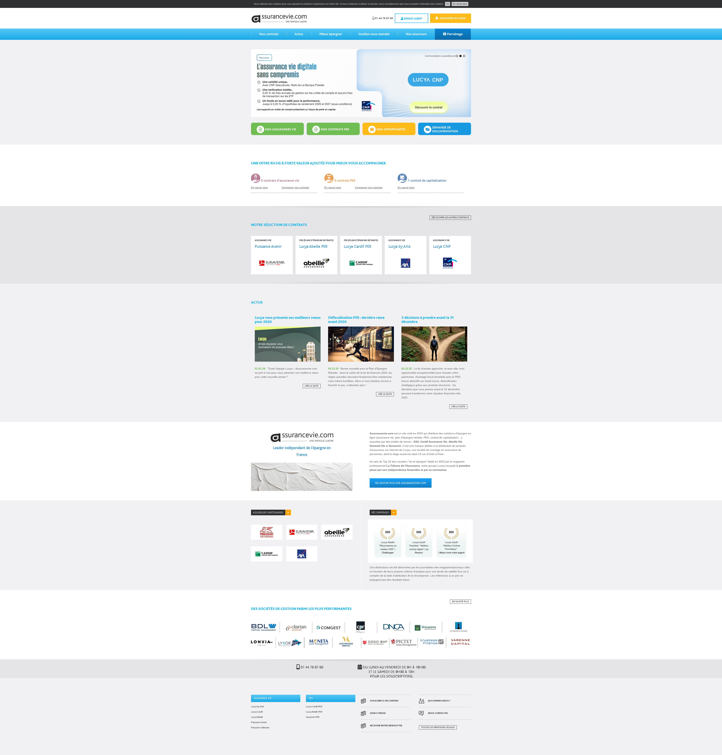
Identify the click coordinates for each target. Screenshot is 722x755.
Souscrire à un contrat (384, 701)
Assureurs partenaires (268, 512)
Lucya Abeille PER (314, 712)
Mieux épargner (330, 34)
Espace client (412, 18)
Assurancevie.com (279, 18)
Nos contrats (268, 34)
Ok (447, 4)
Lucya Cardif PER (314, 706)
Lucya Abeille (257, 717)
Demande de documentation (445, 129)
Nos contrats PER (335, 129)
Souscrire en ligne (452, 18)
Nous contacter (438, 713)
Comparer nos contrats (295, 187)
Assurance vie (263, 698)
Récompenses (380, 512)
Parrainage (454, 34)
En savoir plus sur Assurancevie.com (400, 483)
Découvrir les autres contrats (450, 217)
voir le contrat (272, 255)
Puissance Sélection (260, 727)
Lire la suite (312, 386)
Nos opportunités (391, 129)
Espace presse (378, 713)
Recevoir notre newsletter (386, 725)
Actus (299, 34)
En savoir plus (460, 4)
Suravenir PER (312, 717)
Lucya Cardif (257, 712)
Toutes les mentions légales (438, 727)
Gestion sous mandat (373, 34)
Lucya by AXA (257, 706)
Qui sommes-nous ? (439, 701)
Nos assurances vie (280, 129)
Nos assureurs (416, 34)
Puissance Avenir (259, 722)
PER (311, 698)
